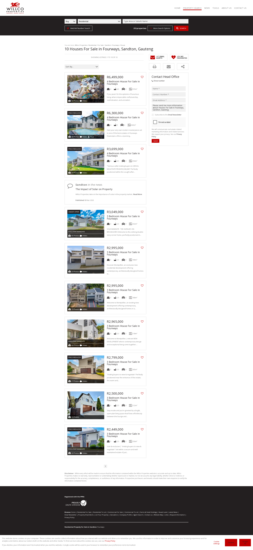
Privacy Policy (69, 517)
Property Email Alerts (85, 515)
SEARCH (183, 28)
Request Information (177, 515)
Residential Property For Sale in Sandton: (81, 527)
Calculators (114, 515)
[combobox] (155, 21)
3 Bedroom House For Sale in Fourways (123, 217)
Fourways (115, 45)
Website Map (158, 515)
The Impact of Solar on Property (94, 189)
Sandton (108, 45)
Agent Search (138, 515)
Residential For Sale (84, 512)
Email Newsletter (174, 115)
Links (166, 515)
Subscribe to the (168, 115)
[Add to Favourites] (142, 77)
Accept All (245, 542)
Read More (137, 194)
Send (155, 141)
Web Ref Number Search (80, 28)
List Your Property (101, 515)
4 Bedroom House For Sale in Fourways (123, 82)
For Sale (101, 45)
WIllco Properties (81, 45)
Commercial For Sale (115, 512)
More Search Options (161, 28)
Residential (92, 45)
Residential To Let (99, 512)
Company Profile (126, 515)
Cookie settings (216, 542)
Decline (231, 542)
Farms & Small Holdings (148, 512)
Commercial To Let (131, 512)
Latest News (173, 512)
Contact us (148, 515)
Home (73, 512)
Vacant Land (163, 512)
